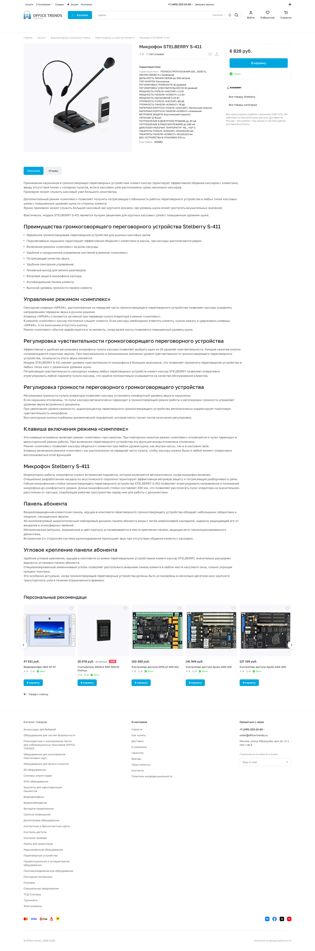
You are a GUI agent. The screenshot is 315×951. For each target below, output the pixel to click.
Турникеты (31, 900)
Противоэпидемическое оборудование (48, 870)
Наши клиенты (141, 764)
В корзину (258, 63)
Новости (137, 729)
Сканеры (29, 882)
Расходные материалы (38, 876)
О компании (139, 746)
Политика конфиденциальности (152, 776)
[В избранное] (210, 54)
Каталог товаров (35, 722)
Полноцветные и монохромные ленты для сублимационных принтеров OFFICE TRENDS (49, 745)
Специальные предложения (41, 888)
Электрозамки (33, 906)
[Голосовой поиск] (230, 15)
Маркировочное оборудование (43, 849)
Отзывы (53, 170)
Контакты (138, 770)
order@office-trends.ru (254, 735)
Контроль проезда (35, 837)
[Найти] (236, 15)
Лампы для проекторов (38, 843)
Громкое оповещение (37, 814)
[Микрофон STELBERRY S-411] (78, 98)
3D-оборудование (35, 769)
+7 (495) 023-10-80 (179, 4)
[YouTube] (289, 919)
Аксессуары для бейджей (40, 729)
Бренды (136, 758)
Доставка (137, 741)
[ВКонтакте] (267, 919)
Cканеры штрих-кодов (38, 775)
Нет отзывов (156, 54)
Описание (33, 170)
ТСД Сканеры (32, 894)
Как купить (139, 735)
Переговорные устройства (41, 855)
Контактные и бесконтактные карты (47, 826)
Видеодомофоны (34, 796)
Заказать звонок (204, 4)
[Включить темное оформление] (289, 4)
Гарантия (137, 752)
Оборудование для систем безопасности (49, 735)
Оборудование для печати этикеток (46, 763)
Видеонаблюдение (35, 802)
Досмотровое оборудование (41, 820)
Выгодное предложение (39, 808)
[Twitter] (282, 919)
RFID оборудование (36, 781)
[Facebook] (274, 919)
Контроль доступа (35, 832)
